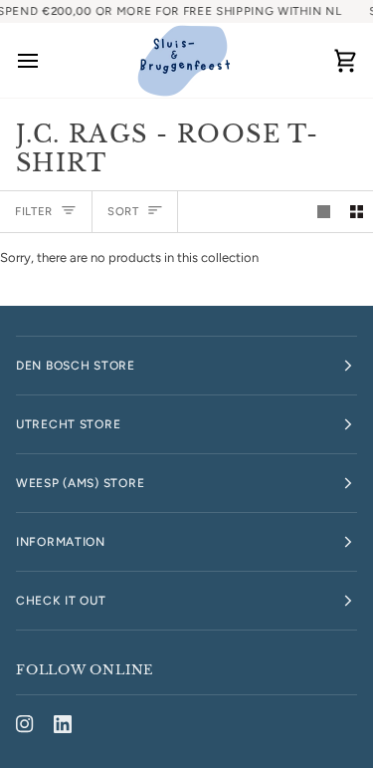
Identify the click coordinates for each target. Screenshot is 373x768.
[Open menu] (46, 60)
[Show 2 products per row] (356, 211)
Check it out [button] (61, 601)
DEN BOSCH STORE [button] (75, 366)
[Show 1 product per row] (323, 211)
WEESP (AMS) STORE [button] (80, 483)
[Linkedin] (63, 724)
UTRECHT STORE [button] (68, 424)
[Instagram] (25, 724)
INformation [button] (60, 542)
